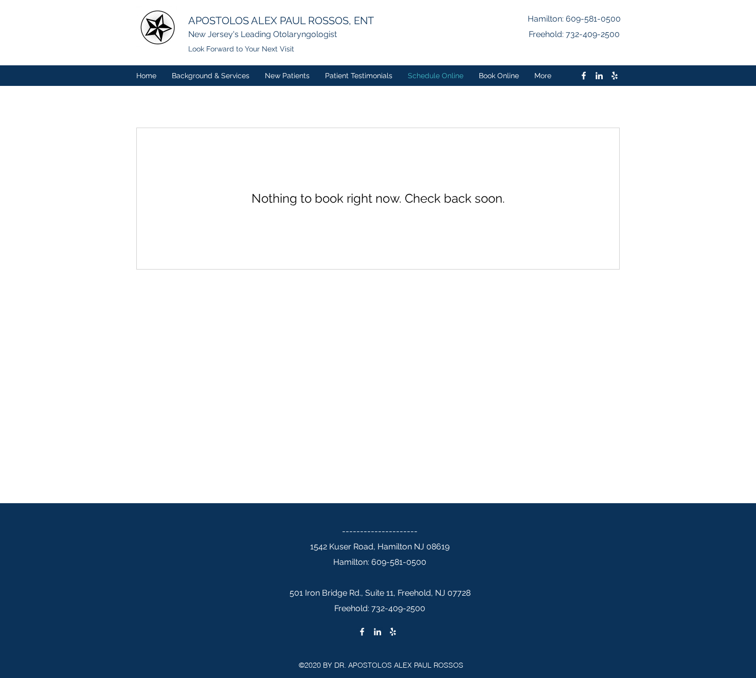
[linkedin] (599, 75)
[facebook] (584, 75)
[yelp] (614, 75)
